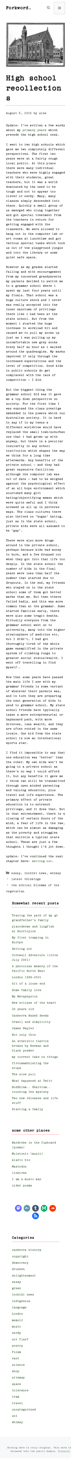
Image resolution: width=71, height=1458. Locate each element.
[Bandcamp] (27, 1208)
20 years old (23, 1009)
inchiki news (35, 873)
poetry (17, 1346)
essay (16, 873)
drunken (18, 1269)
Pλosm (16, 1352)
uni (14, 1416)
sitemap (18, 1378)
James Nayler (23, 1028)
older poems (22, 1186)
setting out (42, 861)
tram (15, 1397)
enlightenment (24, 1276)
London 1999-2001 (26, 977)
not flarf (20, 1339)
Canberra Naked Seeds (30, 1016)
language (19, 1307)
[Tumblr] (35, 1208)
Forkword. (18, 8)
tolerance (20, 1390)
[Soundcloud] (52, 1208)
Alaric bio (21, 1160)
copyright (20, 1257)
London (17, 1314)
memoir (17, 1320)
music (16, 1327)
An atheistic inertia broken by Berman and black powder (30, 1046)
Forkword (64, 1451)
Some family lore (26, 990)
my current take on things (35, 1057)
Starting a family (27, 1109)
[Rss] (35, 1215)
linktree (19, 1173)
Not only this (24, 1035)
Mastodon (19, 1167)
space (16, 1384)
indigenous (21, 1301)
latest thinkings (26, 879)
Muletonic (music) (27, 1154)
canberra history (26, 1250)
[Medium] (44, 1208)
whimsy (55, 873)
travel (17, 1403)
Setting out (22, 949)
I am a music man (26, 1179)
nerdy (16, 1333)
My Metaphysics (25, 997)
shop (15, 1371)
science (18, 1365)
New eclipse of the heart (34, 1003)
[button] (48, 8)
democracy (20, 1263)
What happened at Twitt (32, 1081)
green (16, 1288)
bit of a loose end (28, 984)
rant (15, 1358)
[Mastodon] (18, 1208)
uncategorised (24, 1410)
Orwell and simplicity (31, 1022)
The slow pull (24, 1074)
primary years (34, 130)
